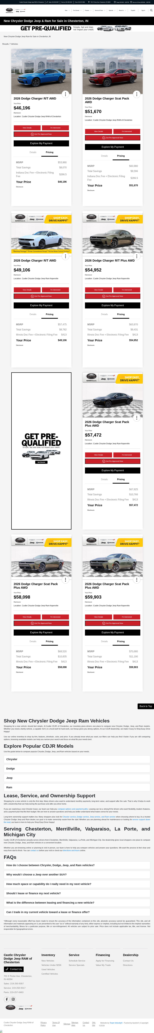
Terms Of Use (56, 1024)
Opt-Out (94, 1024)
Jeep (9, 777)
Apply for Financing (105, 960)
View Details (27, 128)
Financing (103, 955)
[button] (65, 94)
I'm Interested (55, 128)
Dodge (10, 768)
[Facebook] (7, 999)
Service (74, 955)
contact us (34, 850)
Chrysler (11, 759)
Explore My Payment (41, 143)
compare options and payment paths (73, 809)
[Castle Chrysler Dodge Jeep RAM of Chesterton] (15, 10)
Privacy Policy (44, 1024)
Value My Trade (103, 965)
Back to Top (146, 706)
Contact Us (15, 969)
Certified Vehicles (50, 974)
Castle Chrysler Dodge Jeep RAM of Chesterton (18, 1024)
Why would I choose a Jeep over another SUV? (36, 874)
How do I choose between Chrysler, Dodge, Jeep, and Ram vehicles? (50, 865)
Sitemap (66, 1024)
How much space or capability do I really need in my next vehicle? (48, 884)
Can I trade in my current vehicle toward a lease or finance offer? (48, 912)
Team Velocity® (116, 1023)
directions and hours (71, 850)
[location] (88, 2)
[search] (151, 10)
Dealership (130, 955)
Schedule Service (77, 960)
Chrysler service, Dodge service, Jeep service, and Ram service (89, 817)
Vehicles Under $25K (51, 965)
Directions (127, 965)
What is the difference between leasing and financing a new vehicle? (50, 902)
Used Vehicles (48, 969)
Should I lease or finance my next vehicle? (33, 893)
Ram (9, 787)
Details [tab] (33, 152)
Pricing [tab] (49, 152)
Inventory (48, 955)
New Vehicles (48, 960)
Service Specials (76, 965)
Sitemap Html (74, 1024)
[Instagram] (13, 999)
